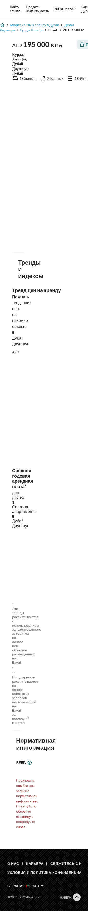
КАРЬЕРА (35, 863)
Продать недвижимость (37, 9)
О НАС (13, 863)
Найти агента (15, 9)
